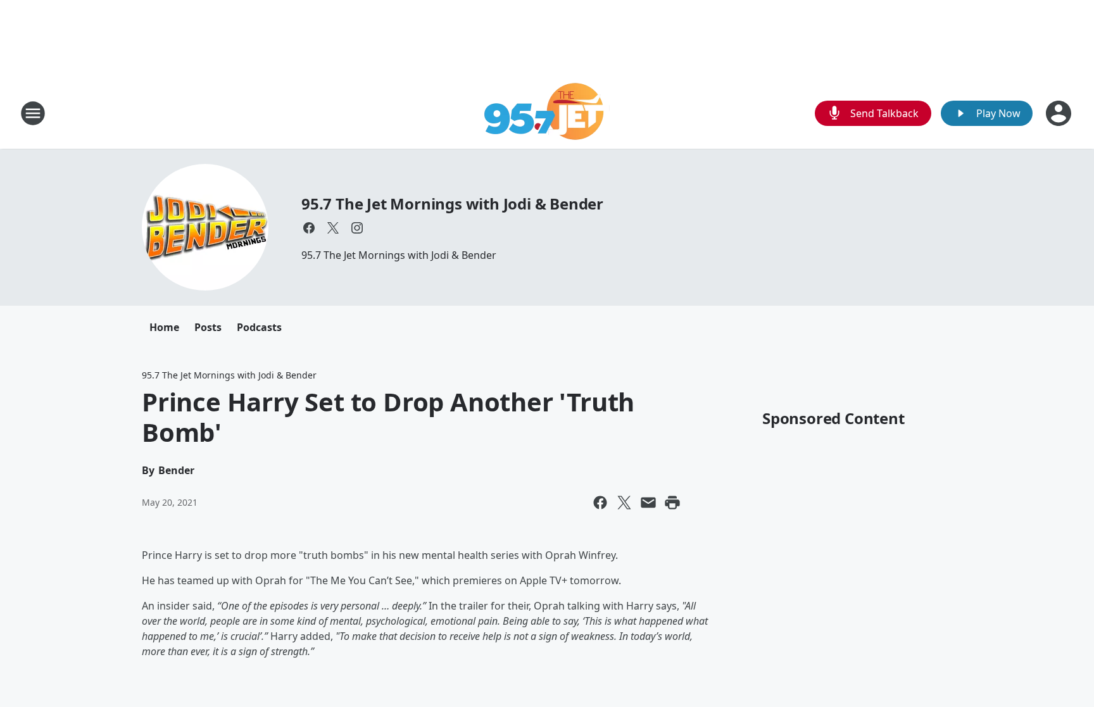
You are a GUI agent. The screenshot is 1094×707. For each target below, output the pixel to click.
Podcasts (259, 327)
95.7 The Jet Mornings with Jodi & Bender (452, 203)
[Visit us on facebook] (309, 227)
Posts (208, 327)
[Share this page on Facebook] (600, 502)
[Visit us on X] (333, 227)
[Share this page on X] (624, 502)
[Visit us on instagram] (357, 227)
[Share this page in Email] (648, 502)
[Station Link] (547, 113)
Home (164, 327)
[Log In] (1060, 113)
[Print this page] (672, 502)
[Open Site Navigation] (33, 113)
